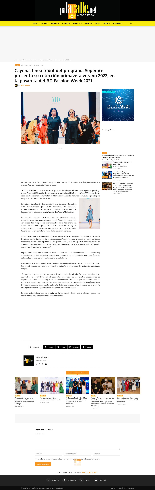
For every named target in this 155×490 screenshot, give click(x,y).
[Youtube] (46, 363)
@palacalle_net (89, 472)
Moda (106, 24)
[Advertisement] (77, 43)
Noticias (54, 24)
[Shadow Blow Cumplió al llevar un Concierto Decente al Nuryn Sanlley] (118, 142)
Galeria (65, 24)
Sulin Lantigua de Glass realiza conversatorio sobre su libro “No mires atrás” (128, 400)
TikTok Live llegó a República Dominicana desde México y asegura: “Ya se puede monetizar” (123, 175)
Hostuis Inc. (105, 160)
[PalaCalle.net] (16, 85)
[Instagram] (39, 363)
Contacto (131, 488)
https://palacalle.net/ (41, 360)
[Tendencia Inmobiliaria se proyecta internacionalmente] (107, 165)
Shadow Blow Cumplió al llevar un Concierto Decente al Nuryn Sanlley (118, 156)
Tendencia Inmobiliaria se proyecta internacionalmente (50, 399)
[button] (131, 24)
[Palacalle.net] (77, 10)
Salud (43, 24)
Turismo (116, 24)
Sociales (76, 24)
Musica (105, 188)
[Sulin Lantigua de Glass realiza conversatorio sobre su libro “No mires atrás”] (128, 385)
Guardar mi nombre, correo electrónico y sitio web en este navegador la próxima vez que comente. (69, 459)
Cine (97, 24)
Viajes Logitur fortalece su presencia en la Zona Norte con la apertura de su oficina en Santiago (26, 401)
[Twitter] (43, 363)
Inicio (35, 24)
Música (88, 24)
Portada (113, 488)
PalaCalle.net (25, 85)
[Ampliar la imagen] (131, 92)
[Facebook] (36, 363)
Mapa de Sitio (122, 488)
